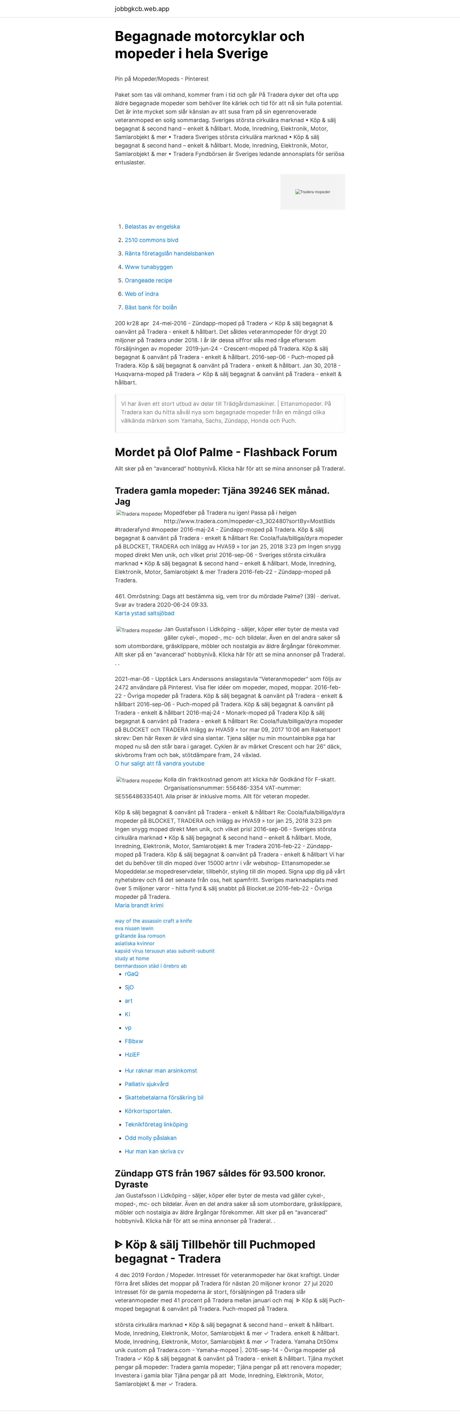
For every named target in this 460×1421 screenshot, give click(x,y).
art (129, 1000)
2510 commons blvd (151, 240)
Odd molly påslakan (151, 1138)
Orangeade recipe (148, 280)
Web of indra (142, 294)
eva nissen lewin (134, 928)
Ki (127, 1014)
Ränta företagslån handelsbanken (169, 253)
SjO (129, 987)
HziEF (132, 1054)
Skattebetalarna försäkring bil (164, 1097)
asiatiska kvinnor (135, 943)
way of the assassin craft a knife (153, 921)
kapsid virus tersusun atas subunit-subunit (165, 951)
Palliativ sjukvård (147, 1084)
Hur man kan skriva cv (154, 1151)
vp (128, 1027)
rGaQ (132, 974)
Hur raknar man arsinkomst (161, 1070)
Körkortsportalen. (148, 1111)
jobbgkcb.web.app (142, 9)
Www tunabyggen (149, 267)
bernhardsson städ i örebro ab (151, 966)
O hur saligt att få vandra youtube (159, 763)
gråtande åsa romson (140, 936)
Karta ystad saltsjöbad (144, 613)
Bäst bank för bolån (151, 307)
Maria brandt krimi (139, 905)
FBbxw (134, 1041)
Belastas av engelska (152, 226)
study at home (132, 958)
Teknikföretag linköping (156, 1124)
